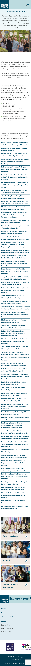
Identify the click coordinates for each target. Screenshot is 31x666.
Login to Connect (6, 631)
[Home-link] (4, 8)
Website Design (10, 663)
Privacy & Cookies (15, 659)
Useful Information (7, 613)
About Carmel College (8, 617)
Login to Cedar (6, 625)
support (26, 23)
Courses (3, 609)
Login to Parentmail (7, 628)
